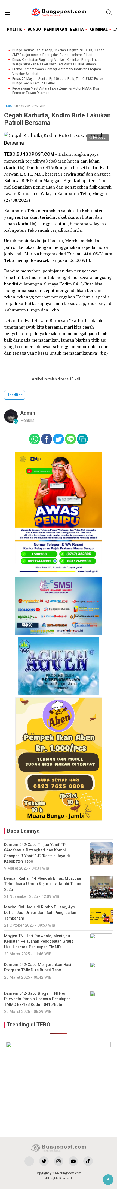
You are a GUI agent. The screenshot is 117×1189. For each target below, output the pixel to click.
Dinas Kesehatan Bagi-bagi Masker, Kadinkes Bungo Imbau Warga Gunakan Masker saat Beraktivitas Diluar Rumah (56, 62)
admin (27, 413)
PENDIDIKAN (55, 29)
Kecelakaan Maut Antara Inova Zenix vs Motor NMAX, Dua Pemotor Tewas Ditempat (55, 91)
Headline (15, 395)
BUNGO (34, 29)
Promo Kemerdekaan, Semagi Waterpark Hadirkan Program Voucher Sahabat (56, 71)
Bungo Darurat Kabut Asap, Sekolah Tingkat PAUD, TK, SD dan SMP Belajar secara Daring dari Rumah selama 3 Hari (58, 52)
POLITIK (14, 29)
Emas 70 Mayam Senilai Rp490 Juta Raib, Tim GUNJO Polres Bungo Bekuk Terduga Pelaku (58, 81)
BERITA (77, 29)
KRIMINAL (98, 29)
